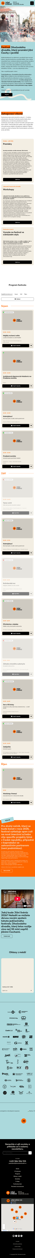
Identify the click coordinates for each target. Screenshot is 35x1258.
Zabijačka (7, 747)
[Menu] (32, 3)
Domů (17, 1168)
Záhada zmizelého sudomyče (14, 664)
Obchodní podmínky (17, 1244)
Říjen (25, 294)
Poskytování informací (17, 1249)
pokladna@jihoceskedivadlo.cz (17, 1163)
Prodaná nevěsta (9, 456)
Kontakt (17, 1241)
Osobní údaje (17, 1246)
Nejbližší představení (6, 294)
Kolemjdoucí (7, 416)
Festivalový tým (17, 1184)
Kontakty (17, 1179)
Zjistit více (4, 990)
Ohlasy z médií (17, 1176)
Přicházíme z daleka (10, 624)
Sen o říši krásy (8, 705)
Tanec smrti (7, 503)
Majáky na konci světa (11, 335)
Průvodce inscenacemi (17, 1186)
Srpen (16, 294)
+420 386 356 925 (17, 1161)
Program (17, 1173)
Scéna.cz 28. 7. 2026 (7, 987)
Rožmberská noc (9, 583)
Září (21, 294)
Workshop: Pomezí (10, 794)
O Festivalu (17, 1171)
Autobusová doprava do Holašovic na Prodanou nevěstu (17, 377)
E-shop (17, 1181)
